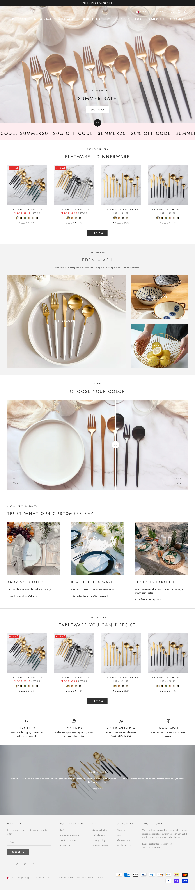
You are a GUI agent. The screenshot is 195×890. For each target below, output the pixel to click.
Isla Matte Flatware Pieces (168, 209)
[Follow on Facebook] (8, 864)
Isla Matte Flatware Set (27, 209)
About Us (121, 830)
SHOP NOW (97, 109)
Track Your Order (68, 840)
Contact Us (65, 845)
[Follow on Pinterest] (24, 864)
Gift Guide (176, 19)
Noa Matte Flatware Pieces (121, 209)
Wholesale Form (124, 845)
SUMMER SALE (20, 19)
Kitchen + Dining (90, 19)
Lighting (123, 19)
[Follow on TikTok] (32, 864)
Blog (119, 835)
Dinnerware (113, 156)
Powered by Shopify (93, 878)
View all (97, 232)
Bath (109, 19)
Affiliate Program (124, 840)
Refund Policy (98, 835)
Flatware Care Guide (69, 835)
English (158, 12)
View (15, 483)
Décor (139, 19)
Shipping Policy (99, 830)
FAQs (62, 830)
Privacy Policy (98, 840)
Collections (156, 19)
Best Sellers (65, 19)
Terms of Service (100, 845)
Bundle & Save (43, 19)
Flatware (78, 156)
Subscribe (18, 851)
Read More (98, 788)
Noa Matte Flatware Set (74, 209)
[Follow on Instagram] (16, 864)
